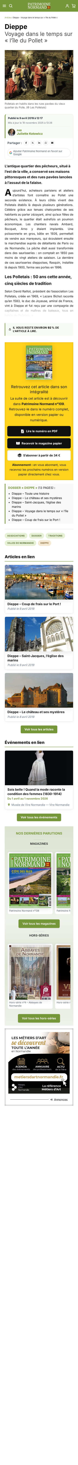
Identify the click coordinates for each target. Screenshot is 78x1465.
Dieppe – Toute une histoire (30, 493)
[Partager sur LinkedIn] (39, 142)
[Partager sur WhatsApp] (45, 142)
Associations (16, 535)
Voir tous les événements (39, 817)
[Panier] (73, 6)
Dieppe (44, 543)
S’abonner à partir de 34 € (41, 455)
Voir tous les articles (39, 729)
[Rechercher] (11, 6)
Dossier (37, 535)
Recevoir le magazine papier (42, 443)
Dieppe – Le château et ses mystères (37, 498)
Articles (8, 17)
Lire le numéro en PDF (42, 431)
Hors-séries (39, 935)
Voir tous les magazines (39, 923)
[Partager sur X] (32, 142)
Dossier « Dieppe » (22, 488)
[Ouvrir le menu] (4, 6)
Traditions (55, 535)
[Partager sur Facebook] (26, 142)
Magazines (39, 843)
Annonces (60, 1099)
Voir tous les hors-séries (39, 1018)
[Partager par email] (52, 142)
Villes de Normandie (20, 543)
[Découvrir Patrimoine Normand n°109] (39, 363)
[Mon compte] (67, 6)
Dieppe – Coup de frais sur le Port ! (36, 520)
